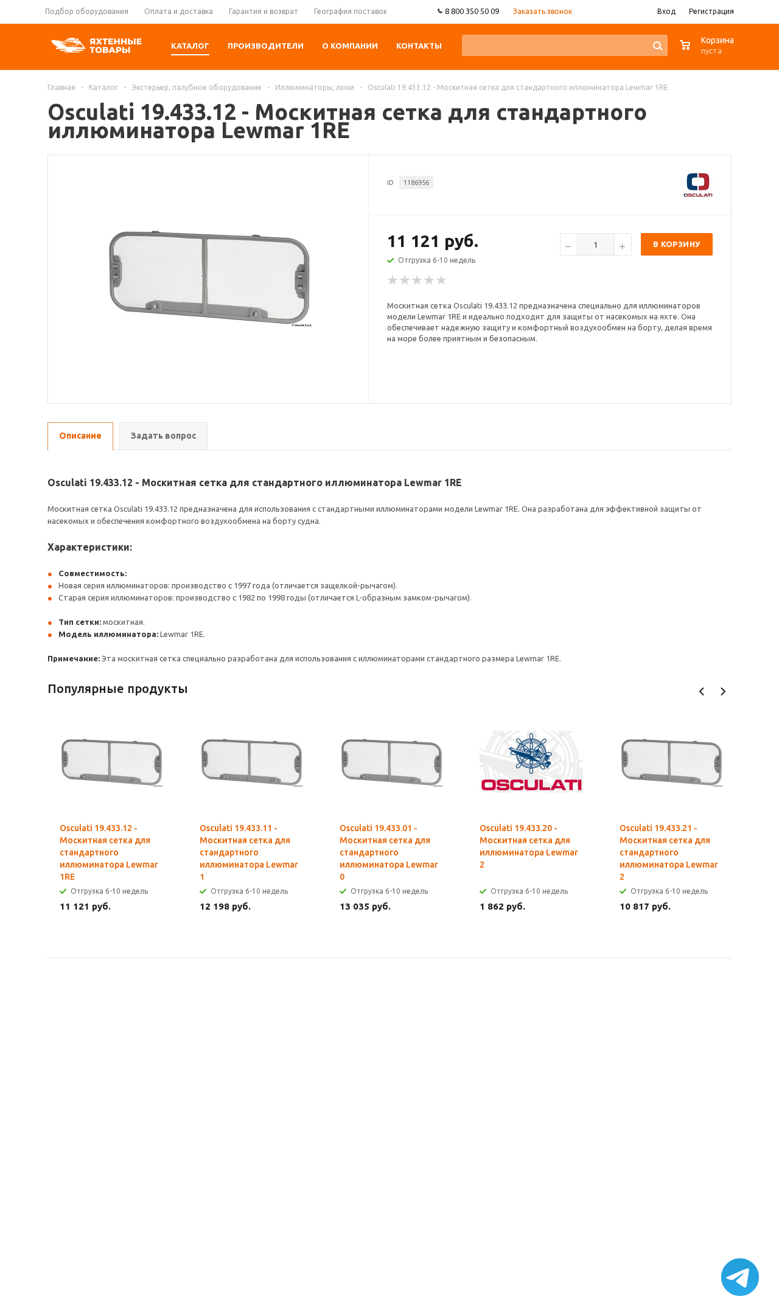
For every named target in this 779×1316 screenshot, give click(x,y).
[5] (442, 280)
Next (723, 691)
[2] (405, 280)
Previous (702, 691)
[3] (417, 280)
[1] (393, 280)
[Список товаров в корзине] (708, 51)
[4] (430, 280)
